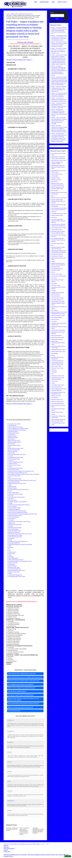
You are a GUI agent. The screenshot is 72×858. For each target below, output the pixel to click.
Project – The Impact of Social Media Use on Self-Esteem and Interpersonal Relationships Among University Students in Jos (58, 30)
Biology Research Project (14, 445)
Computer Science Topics (14, 465)
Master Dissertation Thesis (14, 530)
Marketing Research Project (15, 527)
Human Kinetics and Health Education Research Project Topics (58, 303)
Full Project (11, 498)
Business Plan (11, 452)
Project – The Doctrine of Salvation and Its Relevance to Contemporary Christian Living (58, 100)
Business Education (12, 451)
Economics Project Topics (14, 475)
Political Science (12, 552)
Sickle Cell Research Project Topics (16, 570)
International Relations (13, 517)
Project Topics (62, 2)
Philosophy (54, 370)
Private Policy (11, 553)
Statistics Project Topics (14, 572)
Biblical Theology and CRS (14, 442)
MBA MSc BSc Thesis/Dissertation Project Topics (20, 533)
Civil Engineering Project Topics (15, 457)
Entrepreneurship (12, 488)
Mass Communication (13, 529)
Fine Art (10, 491)
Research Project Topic (13, 567)
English (10, 485)
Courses (10, 466)
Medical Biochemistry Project (15, 535)
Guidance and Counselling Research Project (18, 39)
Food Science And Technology (15, 494)
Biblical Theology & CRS (14, 440)
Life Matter (11, 520)
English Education (12, 486)
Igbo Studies (54, 310)
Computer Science (12, 463)
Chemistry (10, 456)
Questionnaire (11, 564)
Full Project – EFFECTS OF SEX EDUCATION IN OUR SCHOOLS (12, 829)
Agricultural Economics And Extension (17, 430)
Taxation (10, 573)
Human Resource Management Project (17, 512)
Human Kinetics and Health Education (17, 510)
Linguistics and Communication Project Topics (19, 521)
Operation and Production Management (17, 541)
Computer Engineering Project (15, 462)
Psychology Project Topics (57, 385)
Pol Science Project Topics (57, 375)
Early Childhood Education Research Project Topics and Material (23, 474)
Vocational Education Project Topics (16, 576)
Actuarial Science (12, 425)
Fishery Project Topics (13, 492)
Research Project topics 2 (57, 401)
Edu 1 (9, 477)
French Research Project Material (16, 497)
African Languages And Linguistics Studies (18, 428)
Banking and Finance (13, 437)
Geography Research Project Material (17, 501)
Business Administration (13, 449)
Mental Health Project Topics (15, 536)
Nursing (10, 539)
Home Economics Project (14, 507)
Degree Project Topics (13, 469)
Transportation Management (15, 575)
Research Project (12, 565)
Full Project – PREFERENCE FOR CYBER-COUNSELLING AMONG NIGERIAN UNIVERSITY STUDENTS (38, 830)
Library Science (12, 518)
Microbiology (11, 538)
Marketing (10, 526)
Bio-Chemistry (11, 443)
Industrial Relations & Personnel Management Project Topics (22, 514)
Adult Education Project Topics (15, 427)
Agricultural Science (13, 431)
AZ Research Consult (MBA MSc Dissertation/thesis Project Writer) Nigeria (22, 844)
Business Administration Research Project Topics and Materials (58, 201)
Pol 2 (9, 550)
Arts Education (11, 434)
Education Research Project (15, 478)
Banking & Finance (12, 436)
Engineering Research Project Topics (17, 483)
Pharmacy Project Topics (57, 368)
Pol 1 (9, 549)
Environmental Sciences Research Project (18, 489)
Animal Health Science (13, 433)
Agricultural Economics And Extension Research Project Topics (58, 167)
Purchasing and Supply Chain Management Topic (20, 561)
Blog (9, 446)
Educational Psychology (57, 254)
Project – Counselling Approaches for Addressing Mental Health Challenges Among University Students (24, 831)
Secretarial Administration (14, 568)
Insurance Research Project (15, 515)
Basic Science (11, 439)
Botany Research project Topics (16, 448)
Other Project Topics (56, 366)
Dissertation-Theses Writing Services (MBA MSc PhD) (21, 471)
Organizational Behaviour (14, 543)
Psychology (11, 556)
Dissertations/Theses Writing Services (17, 472)
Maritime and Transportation (15, 524)
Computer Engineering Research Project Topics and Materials (58, 221)
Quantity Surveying (12, 562)
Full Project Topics (12, 500)
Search (52, 12)
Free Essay (10, 495)
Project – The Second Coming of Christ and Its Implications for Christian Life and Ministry (59, 95)
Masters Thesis (44, 2)
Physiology (10, 547)
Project (10, 555)
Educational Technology (14, 481)
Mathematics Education (13, 532)
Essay (53, 2)
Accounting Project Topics (14, 424)
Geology (10, 503)
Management (11, 523)
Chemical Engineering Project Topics (17, 454)
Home (35, 2)
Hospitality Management (14, 509)
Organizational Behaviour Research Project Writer (20, 544)
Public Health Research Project (15, 559)
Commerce (11, 460)
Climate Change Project (14, 459)
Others (9, 546)
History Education (12, 506)
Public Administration (13, 558)
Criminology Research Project (15, 468)
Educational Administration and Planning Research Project (22, 480)
